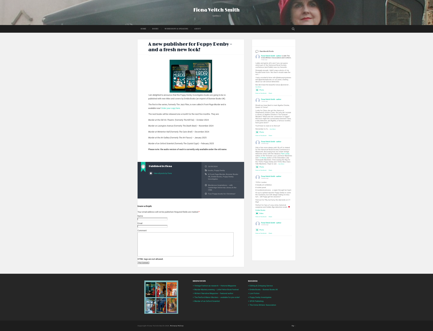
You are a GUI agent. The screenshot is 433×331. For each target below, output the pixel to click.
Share (270, 93)
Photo (261, 90)
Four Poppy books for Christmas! (221, 194)
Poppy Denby (219, 170)
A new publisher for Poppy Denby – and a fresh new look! (190, 47)
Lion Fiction (254, 293)
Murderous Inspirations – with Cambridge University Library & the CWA (222, 187)
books (210, 170)
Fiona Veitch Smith (216, 10)
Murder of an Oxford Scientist (207, 301)
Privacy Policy (177, 326)
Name (140, 216)
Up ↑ (293, 326)
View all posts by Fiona (162, 173)
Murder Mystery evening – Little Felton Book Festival (216, 289)
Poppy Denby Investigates (260, 297)
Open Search (293, 29)
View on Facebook (260, 93)
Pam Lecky (285, 154)
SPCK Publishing (257, 301)
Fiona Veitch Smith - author (271, 56)
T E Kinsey (262, 158)
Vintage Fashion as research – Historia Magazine (215, 286)
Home (143, 29)
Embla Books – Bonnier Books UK (264, 289)
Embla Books (216, 177)
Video (261, 213)
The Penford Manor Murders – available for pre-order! (217, 297)
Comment (142, 230)
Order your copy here (170, 108)
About (197, 29)
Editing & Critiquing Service (261, 286)
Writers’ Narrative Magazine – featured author (213, 293)
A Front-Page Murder (216, 174)
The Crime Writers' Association (263, 305)
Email (140, 223)
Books (155, 29)
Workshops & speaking (176, 29)
